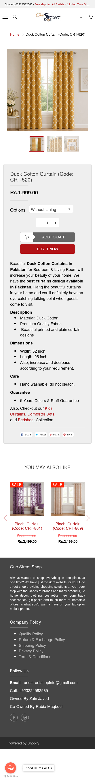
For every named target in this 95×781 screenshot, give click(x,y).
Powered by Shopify (23, 743)
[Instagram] (25, 717)
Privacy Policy (31, 650)
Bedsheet (26, 419)
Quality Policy (31, 633)
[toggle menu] (5, 17)
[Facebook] (14, 717)
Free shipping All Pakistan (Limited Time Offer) (62, 4)
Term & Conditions (35, 656)
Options (17, 210)
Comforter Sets (40, 414)
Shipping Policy (32, 645)
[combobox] (51, 209)
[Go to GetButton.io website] (11, 776)
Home (14, 34)
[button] (89, 518)
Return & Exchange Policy (42, 639)
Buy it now (47, 248)
